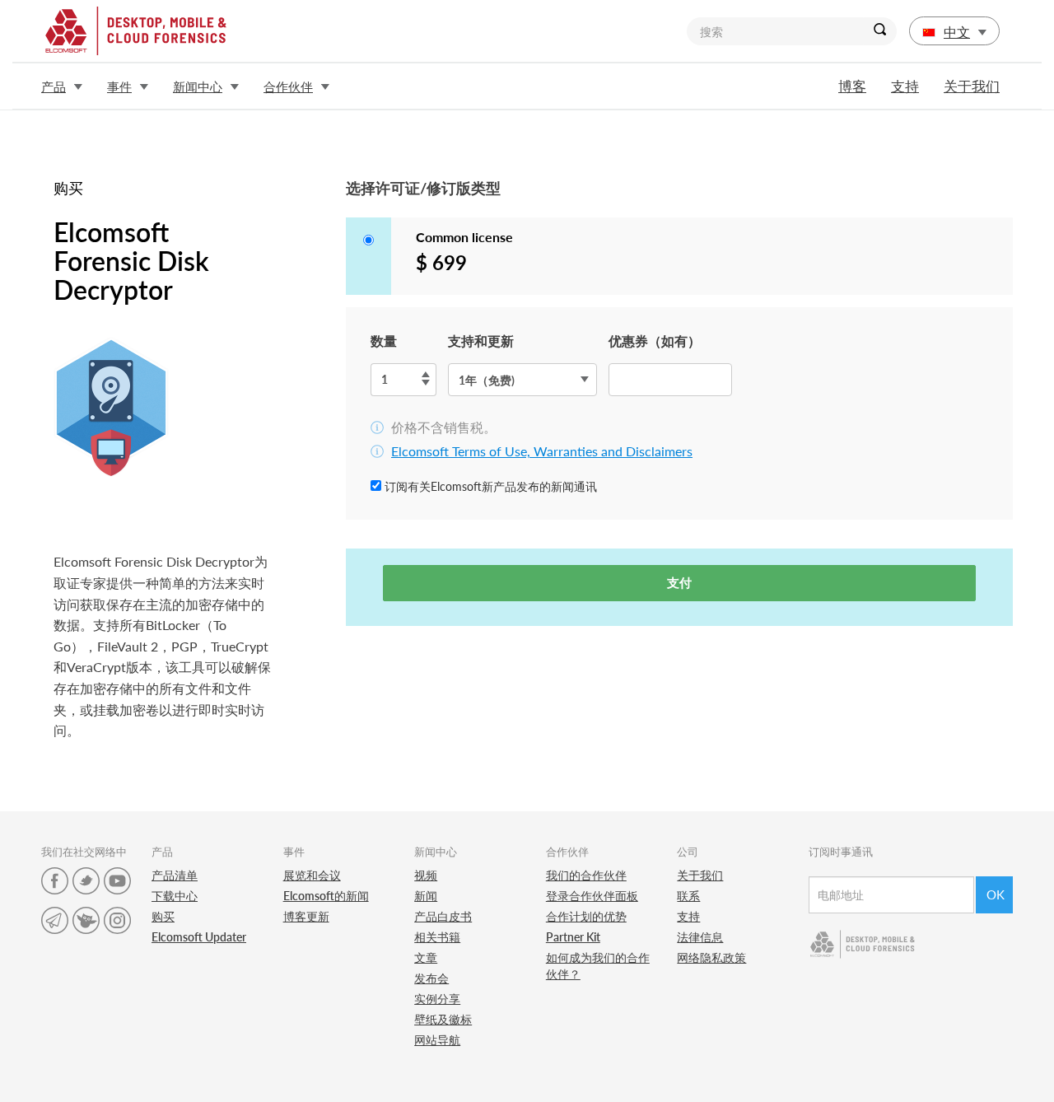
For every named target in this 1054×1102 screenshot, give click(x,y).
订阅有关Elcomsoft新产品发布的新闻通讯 (489, 486)
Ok (995, 894)
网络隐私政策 (711, 957)
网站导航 (437, 1040)
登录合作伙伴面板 (592, 896)
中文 (957, 32)
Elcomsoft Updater (199, 937)
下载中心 (175, 896)
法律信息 (700, 937)
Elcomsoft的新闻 (326, 896)
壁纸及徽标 (443, 1019)
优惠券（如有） (655, 340)
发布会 (431, 978)
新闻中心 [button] (197, 86)
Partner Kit (573, 937)
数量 (384, 340)
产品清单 (175, 875)
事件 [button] (119, 86)
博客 (852, 86)
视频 (425, 875)
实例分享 (437, 999)
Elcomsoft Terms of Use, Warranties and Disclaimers (542, 451)
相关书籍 (437, 937)
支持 (905, 86)
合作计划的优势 (586, 916)
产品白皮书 (443, 916)
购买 (163, 916)
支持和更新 (481, 340)
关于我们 (972, 86)
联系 (688, 896)
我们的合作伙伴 (586, 875)
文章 (425, 957)
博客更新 (306, 916)
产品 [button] (53, 86)
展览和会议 (312, 875)
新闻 (425, 896)
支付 (679, 582)
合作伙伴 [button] (288, 86)
